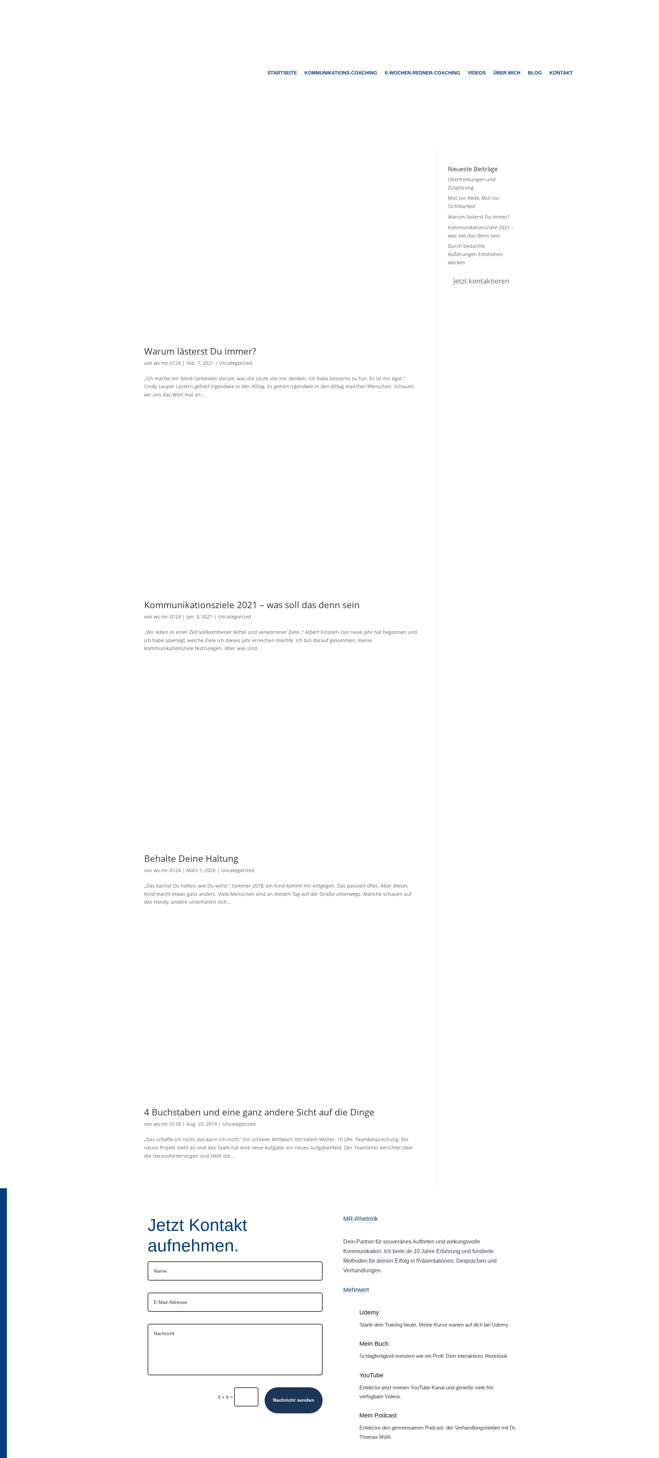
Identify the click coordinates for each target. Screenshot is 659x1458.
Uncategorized (235, 363)
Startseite (282, 73)
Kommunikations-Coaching (340, 73)
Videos (477, 73)
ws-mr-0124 (167, 363)
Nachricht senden (293, 1400)
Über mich (506, 73)
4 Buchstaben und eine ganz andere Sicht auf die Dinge (259, 1112)
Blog (535, 73)
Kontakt (561, 73)
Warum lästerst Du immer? (200, 351)
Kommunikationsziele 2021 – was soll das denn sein (252, 605)
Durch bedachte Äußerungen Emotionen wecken (475, 254)
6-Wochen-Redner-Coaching (422, 73)
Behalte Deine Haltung (191, 858)
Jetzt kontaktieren (481, 281)
